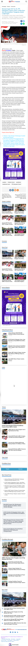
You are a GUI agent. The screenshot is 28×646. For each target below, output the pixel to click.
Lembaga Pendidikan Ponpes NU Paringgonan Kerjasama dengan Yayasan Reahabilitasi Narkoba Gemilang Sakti (16, 582)
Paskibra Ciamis (11, 182)
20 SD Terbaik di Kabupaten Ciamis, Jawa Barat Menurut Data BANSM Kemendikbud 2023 (16, 340)
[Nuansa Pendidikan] (14, 1)
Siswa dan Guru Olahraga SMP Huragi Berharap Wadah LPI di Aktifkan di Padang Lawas (20, 223)
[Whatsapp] (24, 24)
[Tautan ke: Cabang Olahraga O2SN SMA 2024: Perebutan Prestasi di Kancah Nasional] (4, 335)
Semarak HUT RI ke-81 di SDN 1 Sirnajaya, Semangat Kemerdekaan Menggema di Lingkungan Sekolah (7, 223)
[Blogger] (15, 190)
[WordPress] (13, 190)
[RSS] (18, 190)
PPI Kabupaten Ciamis (16, 184)
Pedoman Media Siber (6, 639)
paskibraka (18, 182)
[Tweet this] (24, 21)
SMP (8, 23)
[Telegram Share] (21, 24)
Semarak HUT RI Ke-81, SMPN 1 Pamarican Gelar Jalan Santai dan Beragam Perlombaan (7, 235)
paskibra (4, 182)
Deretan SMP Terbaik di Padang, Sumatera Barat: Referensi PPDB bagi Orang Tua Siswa (17, 353)
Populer (7, 469)
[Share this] (21, 21)
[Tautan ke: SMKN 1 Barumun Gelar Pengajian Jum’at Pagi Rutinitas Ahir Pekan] (4, 431)
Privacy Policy (3, 640)
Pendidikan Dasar (7, 22)
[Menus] (2, 1)
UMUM (11, 23)
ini (24, 68)
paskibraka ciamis (6, 184)
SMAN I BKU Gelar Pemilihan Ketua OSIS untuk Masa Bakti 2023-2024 (7, 196)
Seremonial (3, 23)
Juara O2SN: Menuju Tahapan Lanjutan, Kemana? (16, 359)
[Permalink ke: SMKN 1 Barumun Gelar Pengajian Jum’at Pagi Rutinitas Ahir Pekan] (20, 207)
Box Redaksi (10, 640)
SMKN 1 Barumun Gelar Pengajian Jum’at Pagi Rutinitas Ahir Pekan (19, 212)
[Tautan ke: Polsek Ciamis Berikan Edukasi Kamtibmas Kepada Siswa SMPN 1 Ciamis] (14, 417)
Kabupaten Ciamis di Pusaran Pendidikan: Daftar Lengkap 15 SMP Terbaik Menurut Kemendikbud (16, 346)
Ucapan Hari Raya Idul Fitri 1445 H (7, 641)
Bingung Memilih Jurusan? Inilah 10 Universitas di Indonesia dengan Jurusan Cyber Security (20, 196)
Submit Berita (16, 640)
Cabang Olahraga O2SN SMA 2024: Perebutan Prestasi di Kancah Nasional (16, 333)
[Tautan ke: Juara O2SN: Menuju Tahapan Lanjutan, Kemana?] (4, 361)
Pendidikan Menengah (14, 22)
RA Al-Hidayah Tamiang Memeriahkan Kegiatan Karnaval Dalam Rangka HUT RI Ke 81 (20, 235)
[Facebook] (10, 190)
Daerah (3, 22)
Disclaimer (13, 639)
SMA (6, 23)
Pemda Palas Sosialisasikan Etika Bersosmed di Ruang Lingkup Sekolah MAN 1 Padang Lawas (16, 562)
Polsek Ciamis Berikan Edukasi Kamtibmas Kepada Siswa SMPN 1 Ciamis (7, 212)
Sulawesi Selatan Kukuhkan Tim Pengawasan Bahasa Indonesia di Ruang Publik (16, 569)
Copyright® (18, 639)
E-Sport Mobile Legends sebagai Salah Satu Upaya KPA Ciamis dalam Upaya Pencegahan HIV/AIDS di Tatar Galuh (14, 145)
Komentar (20, 469)
